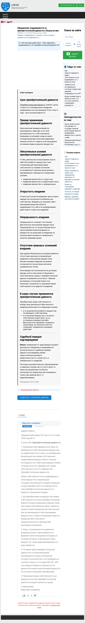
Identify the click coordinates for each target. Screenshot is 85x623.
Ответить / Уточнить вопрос (34, 398)
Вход (80, 5)
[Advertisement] (39, 66)
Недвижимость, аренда (33, 35)
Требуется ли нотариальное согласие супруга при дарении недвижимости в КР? (73, 89)
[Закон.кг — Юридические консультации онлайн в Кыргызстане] (14, 7)
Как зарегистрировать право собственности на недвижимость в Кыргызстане (72, 76)
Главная (20, 35)
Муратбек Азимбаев (31, 423)
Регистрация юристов (67, 5)
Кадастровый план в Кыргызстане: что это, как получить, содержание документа (73, 100)
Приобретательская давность (32, 105)
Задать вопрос (74, 55)
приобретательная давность (30, 390)
